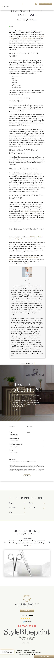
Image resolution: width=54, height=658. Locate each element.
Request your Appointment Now (7, 652)
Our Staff (32, 508)
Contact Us (49, 8)
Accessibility (26, 650)
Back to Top (26, 642)
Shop (43, 7)
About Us (10, 8)
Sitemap (33, 650)
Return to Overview (27, 363)
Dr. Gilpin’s (38, 206)
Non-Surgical (23, 8)
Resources (37, 7)
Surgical (16, 7)
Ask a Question (16, 410)
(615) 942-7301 (29, 4)
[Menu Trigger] (50, 3)
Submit (27, 475)
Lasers (35, 20)
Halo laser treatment (28, 38)
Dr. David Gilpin (27, 284)
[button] (49, 542)
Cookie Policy (19, 650)
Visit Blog (26, 545)
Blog (10, 512)
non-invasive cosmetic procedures (32, 211)
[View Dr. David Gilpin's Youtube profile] (25, 280)
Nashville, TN (17, 4)
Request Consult (45, 3)
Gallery (30, 7)
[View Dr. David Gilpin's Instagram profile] (28, 280)
